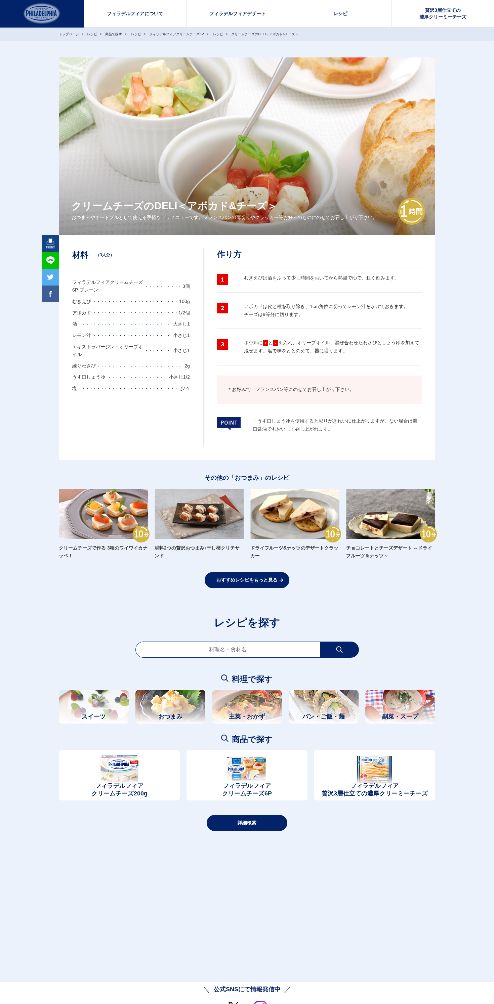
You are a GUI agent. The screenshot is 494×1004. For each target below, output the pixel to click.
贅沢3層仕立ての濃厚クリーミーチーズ (442, 13)
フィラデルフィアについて (135, 13)
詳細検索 (247, 822)
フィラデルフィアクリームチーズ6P (247, 789)
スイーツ (94, 716)
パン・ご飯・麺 (323, 716)
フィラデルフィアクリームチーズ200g (119, 789)
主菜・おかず (247, 716)
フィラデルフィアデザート (237, 13)
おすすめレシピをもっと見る (247, 579)
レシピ (340, 13)
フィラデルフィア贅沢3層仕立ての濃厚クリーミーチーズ (375, 789)
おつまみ (170, 716)
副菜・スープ (400, 716)
